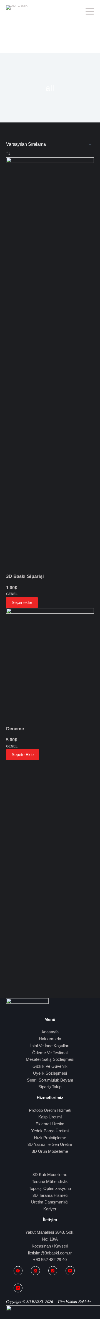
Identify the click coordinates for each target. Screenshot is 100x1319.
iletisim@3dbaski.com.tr (50, 1253)
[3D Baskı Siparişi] (50, 365)
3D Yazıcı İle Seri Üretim (50, 1144)
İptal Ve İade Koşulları (49, 1045)
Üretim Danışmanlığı (50, 1202)
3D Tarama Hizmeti (50, 1195)
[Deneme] (50, 666)
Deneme (15, 728)
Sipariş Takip (49, 1086)
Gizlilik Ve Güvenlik (50, 1066)
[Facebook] (18, 1270)
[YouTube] (70, 1270)
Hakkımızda (50, 1038)
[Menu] (90, 11)
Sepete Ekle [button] (23, 754)
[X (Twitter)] (35, 1270)
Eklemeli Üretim (50, 1123)
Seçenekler (22, 602)
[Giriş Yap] (78, 11)
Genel (12, 594)
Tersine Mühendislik (50, 1181)
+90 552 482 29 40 (50, 1259)
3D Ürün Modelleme (50, 1151)
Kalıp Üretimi (50, 1117)
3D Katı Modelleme (49, 1174)
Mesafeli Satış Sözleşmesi (50, 1059)
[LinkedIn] (18, 1288)
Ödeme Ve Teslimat (50, 1052)
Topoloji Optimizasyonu (50, 1188)
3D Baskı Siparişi (25, 576)
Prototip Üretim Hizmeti (50, 1110)
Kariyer (49, 1209)
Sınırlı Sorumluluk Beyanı (50, 1080)
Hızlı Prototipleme (50, 1137)
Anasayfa (50, 1031)
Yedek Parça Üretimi (50, 1130)
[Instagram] (53, 1270)
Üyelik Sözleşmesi (50, 1073)
